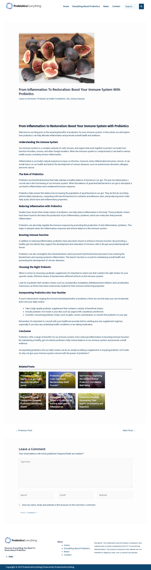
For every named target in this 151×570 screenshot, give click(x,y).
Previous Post (23, 430)
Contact (116, 6)
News (106, 6)
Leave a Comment (27, 98)
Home (66, 6)
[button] (22, 557)
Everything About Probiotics (86, 6)
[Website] (115, 495)
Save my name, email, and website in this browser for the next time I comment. (59, 505)
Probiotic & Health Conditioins (51, 98)
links (11, 556)
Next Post (129, 430)
